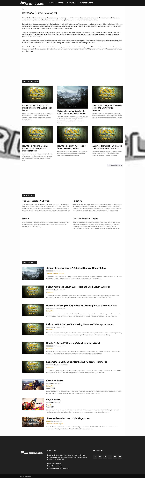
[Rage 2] (33, 404)
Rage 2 (25, 218)
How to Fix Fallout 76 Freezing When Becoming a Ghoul (71, 147)
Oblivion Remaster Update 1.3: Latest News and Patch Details (71, 112)
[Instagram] (100, 457)
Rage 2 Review (53, 399)
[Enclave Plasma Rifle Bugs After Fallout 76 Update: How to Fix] (107, 134)
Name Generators (86, 3)
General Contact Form (54, 463)
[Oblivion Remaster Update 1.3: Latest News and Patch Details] (72, 97)
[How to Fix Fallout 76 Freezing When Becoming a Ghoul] (72, 134)
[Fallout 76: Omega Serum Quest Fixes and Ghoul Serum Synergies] (107, 94)
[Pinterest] (105, 457)
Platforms (71, 3)
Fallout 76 (77, 201)
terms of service (77, 455)
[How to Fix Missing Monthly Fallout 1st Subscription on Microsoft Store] (37, 134)
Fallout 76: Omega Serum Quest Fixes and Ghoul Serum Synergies (107, 108)
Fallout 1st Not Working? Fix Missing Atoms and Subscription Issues (37, 108)
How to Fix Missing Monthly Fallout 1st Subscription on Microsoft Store (35, 148)
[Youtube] (120, 457)
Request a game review (54, 466)
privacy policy (51, 457)
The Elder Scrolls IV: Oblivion (35, 201)
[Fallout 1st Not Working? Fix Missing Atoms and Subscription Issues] (37, 94)
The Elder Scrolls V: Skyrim (85, 218)
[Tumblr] (110, 457)
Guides (60, 3)
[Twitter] (115, 457)
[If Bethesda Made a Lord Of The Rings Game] (33, 422)
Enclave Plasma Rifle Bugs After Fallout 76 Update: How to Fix (107, 147)
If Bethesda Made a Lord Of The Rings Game (68, 418)
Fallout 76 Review (54, 380)
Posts (51, 3)
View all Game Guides (114, 165)
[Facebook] (95, 457)
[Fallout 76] (33, 384)
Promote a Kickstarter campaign (57, 468)
